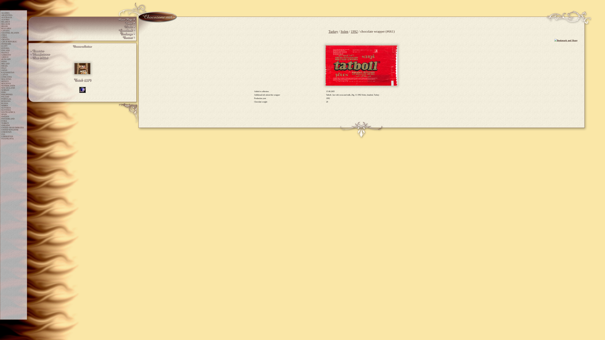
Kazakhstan (7, 72)
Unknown (6, 132)
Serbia (4, 106)
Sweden (5, 117)
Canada (5, 31)
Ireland (5, 64)
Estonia (5, 48)
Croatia (5, 39)
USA (3, 134)
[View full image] (361, 65)
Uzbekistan (7, 136)
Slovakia (6, 108)
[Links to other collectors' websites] (126, 27)
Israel (4, 66)
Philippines (7, 95)
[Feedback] (126, 38)
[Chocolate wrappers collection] (126, 20)
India (4, 61)
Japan (4, 70)
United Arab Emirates (12, 128)
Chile (4, 35)
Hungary (6, 59)
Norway (5, 90)
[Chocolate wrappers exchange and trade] (126, 34)
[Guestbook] (126, 30)
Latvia (4, 75)
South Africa (8, 112)
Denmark (6, 44)
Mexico (5, 81)
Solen (344, 31)
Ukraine (5, 125)
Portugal (6, 99)
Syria (4, 121)
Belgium (5, 24)
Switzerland (8, 119)
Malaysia (6, 79)
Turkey (333, 31)
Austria (5, 20)
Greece (5, 57)
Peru (3, 92)
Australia (6, 17)
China (4, 37)
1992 (354, 31)
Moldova (6, 83)
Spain (4, 114)
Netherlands (8, 86)
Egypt (4, 46)
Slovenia (6, 110)
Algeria (5, 13)
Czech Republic (9, 42)
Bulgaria (6, 28)
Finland (5, 50)
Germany (6, 55)
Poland (5, 97)
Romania (6, 101)
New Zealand (8, 88)
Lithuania (6, 77)
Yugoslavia (7, 139)
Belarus (5, 22)
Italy (4, 68)
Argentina (6, 15)
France (5, 53)
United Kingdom (9, 130)
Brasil (4, 26)
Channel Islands (10, 33)
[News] (126, 23)
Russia (4, 103)
